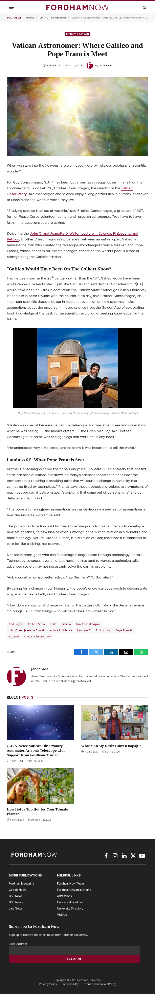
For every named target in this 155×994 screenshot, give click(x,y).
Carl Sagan (16, 624)
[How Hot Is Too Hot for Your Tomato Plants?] (40, 786)
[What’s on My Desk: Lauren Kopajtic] (114, 722)
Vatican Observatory (37, 636)
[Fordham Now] (77, 7)
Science (14, 636)
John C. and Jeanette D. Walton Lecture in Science (40, 630)
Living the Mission (77, 34)
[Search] (144, 7)
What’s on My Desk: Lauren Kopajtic (111, 745)
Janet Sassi (105, 65)
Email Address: (18, 944)
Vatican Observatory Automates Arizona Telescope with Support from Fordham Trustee (36, 750)
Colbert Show (36, 624)
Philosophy (103, 630)
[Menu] (11, 7)
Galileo (66, 624)
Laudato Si (84, 630)
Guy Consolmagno (88, 624)
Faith (53, 624)
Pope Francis (124, 630)
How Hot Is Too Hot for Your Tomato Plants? (37, 811)
